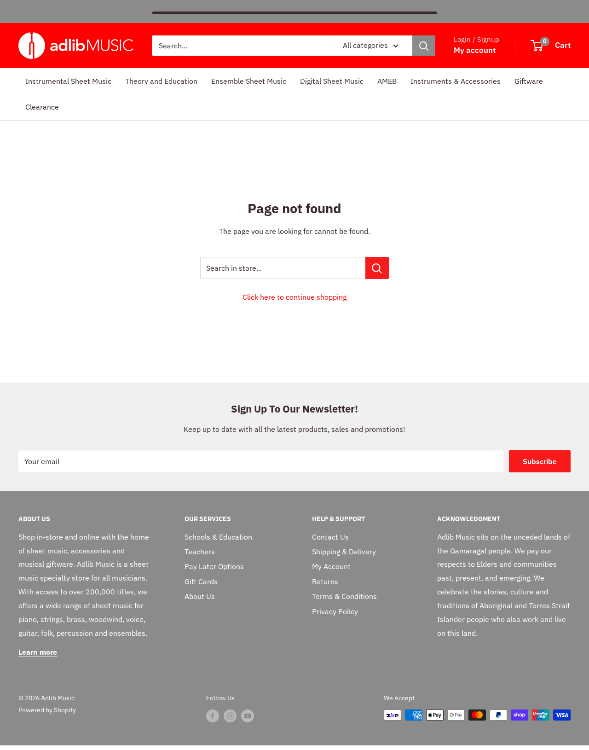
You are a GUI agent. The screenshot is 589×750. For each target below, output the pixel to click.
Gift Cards (201, 581)
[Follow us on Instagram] (230, 715)
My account (475, 50)
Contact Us (330, 536)
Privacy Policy (335, 611)
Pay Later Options (214, 566)
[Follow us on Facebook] (212, 715)
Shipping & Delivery (344, 551)
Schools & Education (218, 536)
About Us (200, 596)
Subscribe (540, 461)
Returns (325, 581)
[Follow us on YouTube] (247, 715)
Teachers (200, 551)
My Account (331, 566)
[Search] (423, 45)
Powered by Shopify (47, 710)
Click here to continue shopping (294, 297)
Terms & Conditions (344, 596)
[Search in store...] (377, 268)
